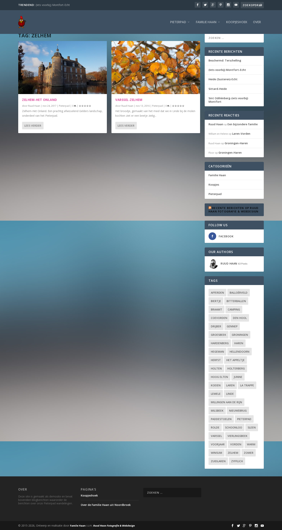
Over (257, 22)
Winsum (216, 453)
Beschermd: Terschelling (225, 60)
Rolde (215, 427)
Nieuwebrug (238, 410)
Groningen (240, 335)
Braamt (216, 309)
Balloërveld (238, 292)
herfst (216, 360)
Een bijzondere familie (243, 124)
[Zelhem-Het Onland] (62, 67)
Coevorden (219, 318)
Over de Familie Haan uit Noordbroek (106, 505)
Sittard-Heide (218, 89)
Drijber (216, 326)
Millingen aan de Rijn (226, 402)
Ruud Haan (34, 105)
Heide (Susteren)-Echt (223, 79)
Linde (230, 394)
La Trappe (247, 385)
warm (251, 444)
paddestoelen (221, 419)
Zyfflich (237, 461)
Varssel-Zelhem (128, 100)
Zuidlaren (218, 461)
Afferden (217, 292)
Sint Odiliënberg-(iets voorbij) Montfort (228, 99)
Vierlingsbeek (237, 436)
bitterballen (236, 301)
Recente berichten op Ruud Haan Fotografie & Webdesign (233, 209)
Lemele (216, 394)
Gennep (232, 326)
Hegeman (217, 351)
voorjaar (218, 444)
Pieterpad (178, 22)
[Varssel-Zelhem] (155, 67)
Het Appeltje (235, 360)
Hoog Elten (219, 377)
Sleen (252, 427)
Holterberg (236, 368)
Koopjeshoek (236, 22)
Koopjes (214, 184)
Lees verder (32, 125)
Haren (238, 343)
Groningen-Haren (236, 143)
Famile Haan (78, 525)
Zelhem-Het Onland (39, 100)
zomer (248, 453)
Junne (238, 377)
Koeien (216, 385)
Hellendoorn (239, 351)
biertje (216, 301)
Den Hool (240, 318)
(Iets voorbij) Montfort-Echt (53, 5)
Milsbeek (217, 410)
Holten (216, 368)
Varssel (216, 436)
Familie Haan (206, 22)
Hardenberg (220, 343)
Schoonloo (233, 427)
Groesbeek (218, 335)
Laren (230, 385)
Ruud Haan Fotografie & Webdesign (114, 525)
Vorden (235, 444)
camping (234, 309)
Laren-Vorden (241, 133)
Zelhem (233, 453)
